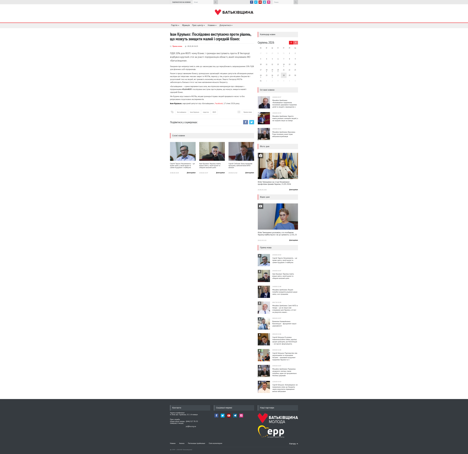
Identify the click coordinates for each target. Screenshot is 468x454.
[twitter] (255, 2)
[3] (261, 75)
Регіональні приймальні (196, 443)
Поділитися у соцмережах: (184, 122)
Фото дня (264, 146)
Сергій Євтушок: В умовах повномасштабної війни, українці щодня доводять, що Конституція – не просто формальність (284, 340)
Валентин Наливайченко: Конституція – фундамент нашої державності (284, 323)
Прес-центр (197, 25)
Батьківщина (181, 112)
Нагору (292, 443)
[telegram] (264, 2)
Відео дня (265, 196)
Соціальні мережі (224, 407)
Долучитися (225, 25)
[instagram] (268, 2)
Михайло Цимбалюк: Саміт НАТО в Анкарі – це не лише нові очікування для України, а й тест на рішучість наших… (285, 308)
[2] (266, 70)
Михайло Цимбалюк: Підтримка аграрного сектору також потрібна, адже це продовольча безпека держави (284, 372)
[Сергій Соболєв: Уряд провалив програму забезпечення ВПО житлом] (241, 151)
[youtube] (260, 2)
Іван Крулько (194, 112)
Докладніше (191, 173)
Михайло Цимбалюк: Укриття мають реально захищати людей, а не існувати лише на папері (285, 118)
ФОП (214, 112)
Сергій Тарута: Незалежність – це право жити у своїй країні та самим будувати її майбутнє (182, 166)
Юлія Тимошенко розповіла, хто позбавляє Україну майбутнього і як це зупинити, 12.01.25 (277, 233)
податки (206, 112)
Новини (211, 25)
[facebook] (251, 2)
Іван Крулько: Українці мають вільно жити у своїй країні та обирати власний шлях (210, 166)
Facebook (219, 103)
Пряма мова (177, 46)
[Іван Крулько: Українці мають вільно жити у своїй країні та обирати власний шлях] (212, 151)
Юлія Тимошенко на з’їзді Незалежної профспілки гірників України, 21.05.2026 (274, 183)
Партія (174, 25)
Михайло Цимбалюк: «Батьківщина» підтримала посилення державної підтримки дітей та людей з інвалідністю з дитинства (284, 103)
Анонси (181, 443)
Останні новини (267, 89)
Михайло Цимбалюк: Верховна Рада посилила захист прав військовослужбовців (283, 134)
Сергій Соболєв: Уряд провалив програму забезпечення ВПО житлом (240, 166)
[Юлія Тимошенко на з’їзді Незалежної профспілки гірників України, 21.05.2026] (278, 166)
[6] (272, 70)
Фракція (186, 25)
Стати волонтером (215, 443)
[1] (284, 64)
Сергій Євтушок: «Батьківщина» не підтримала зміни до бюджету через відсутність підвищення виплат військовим (285, 388)
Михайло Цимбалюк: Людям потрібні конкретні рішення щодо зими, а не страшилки (284, 292)
